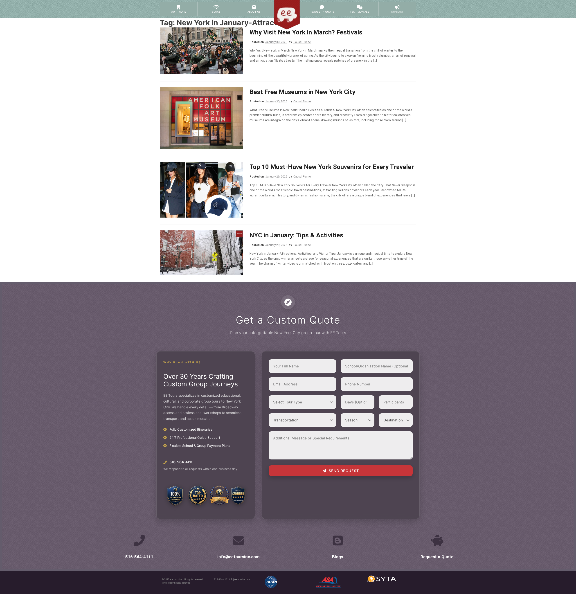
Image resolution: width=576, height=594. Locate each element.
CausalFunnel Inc (182, 583)
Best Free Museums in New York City (302, 92)
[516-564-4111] (139, 540)
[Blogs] (337, 540)
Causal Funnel (302, 42)
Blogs (337, 556)
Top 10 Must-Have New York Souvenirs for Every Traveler (332, 167)
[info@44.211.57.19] (238, 540)
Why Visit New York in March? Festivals (306, 32)
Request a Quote (437, 556)
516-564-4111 (139, 556)
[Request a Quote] (437, 540)
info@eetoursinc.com (238, 556)
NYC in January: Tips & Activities (296, 235)
